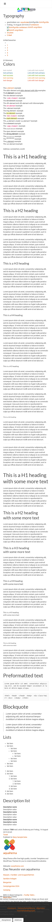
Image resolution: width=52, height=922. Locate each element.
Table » (32, 895)
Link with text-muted (36, 70)
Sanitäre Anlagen (10, 879)
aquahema (24, 22)
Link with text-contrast (36, 83)
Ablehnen (18, 920)
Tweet (5, 835)
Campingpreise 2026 (11, 886)
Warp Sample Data (20, 837)
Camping (6, 890)
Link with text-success (36, 75)
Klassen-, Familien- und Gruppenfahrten (18, 875)
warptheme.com (17, 866)
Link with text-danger (36, 80)
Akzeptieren (6, 920)
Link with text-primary (36, 73)
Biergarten (7, 882)
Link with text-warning (36, 78)
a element (10, 88)
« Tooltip (26, 895)
